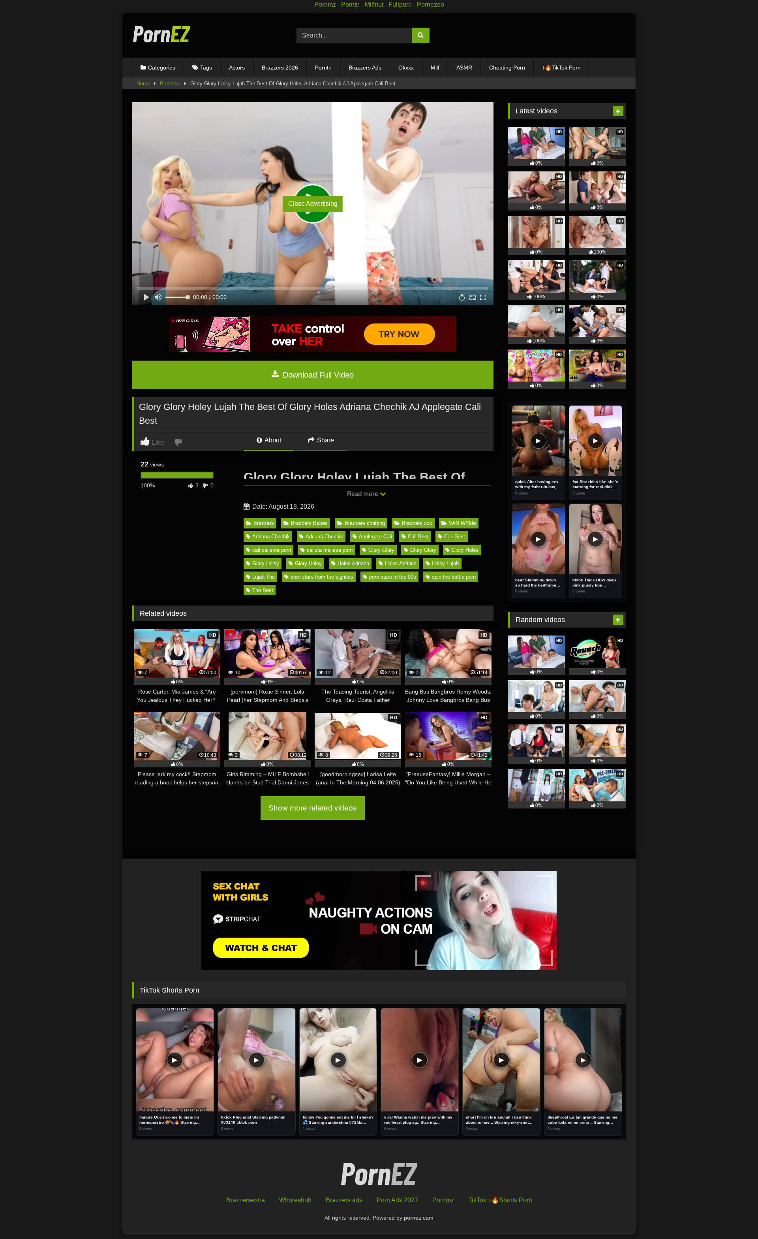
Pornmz (325, 4)
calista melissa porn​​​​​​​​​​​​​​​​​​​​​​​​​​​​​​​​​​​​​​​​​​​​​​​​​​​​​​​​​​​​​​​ (330, 550)
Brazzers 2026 (280, 67)
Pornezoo (430, 4)
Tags (206, 67)
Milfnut (374, 4)
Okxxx (406, 67)
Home (143, 83)
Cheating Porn (507, 67)
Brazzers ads (344, 1200)
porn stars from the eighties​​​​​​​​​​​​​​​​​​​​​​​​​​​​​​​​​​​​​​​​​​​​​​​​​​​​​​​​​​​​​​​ (322, 577)
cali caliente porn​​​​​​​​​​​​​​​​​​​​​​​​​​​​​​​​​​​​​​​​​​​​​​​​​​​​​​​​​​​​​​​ (271, 550)
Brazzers (170, 83)
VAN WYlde (462, 523)
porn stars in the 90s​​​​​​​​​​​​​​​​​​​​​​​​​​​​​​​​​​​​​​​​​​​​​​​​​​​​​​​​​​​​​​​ (392, 577)
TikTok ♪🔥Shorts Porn (500, 1200)
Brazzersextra (245, 1200)
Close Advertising (313, 203)
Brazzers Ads (365, 67)
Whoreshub (295, 1200)
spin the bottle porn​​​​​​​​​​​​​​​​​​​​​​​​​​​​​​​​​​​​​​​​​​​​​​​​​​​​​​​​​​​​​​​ (454, 577)
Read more (363, 494)
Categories (161, 67)
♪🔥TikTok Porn (561, 67)
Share (324, 440)
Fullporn (400, 4)
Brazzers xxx (417, 523)
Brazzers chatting (365, 523)
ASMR (464, 67)
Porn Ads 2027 (397, 1200)
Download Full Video (317, 374)
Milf (435, 67)
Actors (237, 67)
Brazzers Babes (309, 523)
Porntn (350, 4)
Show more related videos (312, 808)
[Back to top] (733, 1215)
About (272, 440)
